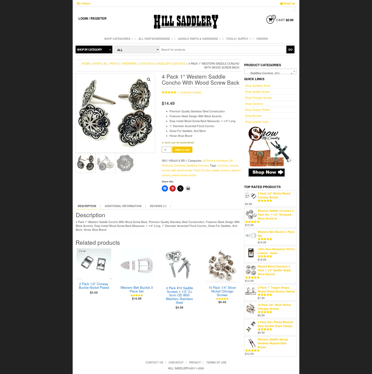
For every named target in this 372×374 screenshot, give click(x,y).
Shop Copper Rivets (257, 110)
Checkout (176, 362)
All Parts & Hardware (120, 63)
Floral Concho (201, 170)
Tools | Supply (237, 39)
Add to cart (182, 150)
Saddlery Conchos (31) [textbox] (269, 73)
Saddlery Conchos (171, 63)
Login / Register (92, 18)
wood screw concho (184, 175)
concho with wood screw (176, 170)
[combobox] (270, 71)
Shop (97, 63)
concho (233, 165)
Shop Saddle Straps (257, 92)
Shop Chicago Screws (258, 98)
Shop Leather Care (257, 122)
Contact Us (154, 362)
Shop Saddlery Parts (257, 86)
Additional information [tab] (123, 206)
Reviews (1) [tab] (158, 206)
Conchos (146, 63)
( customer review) (189, 92)
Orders (262, 39)
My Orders (83, 3)
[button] (148, 79)
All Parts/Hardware (154, 39)
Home (86, 63)
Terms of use (216, 362)
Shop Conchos (254, 104)
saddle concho (221, 170)
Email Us (289, 3)
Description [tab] (87, 206)
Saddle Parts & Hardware (198, 39)
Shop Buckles (253, 116)
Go (290, 49)
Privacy (195, 362)
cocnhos (222, 165)
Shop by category (89, 49)
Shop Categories (117, 39)
